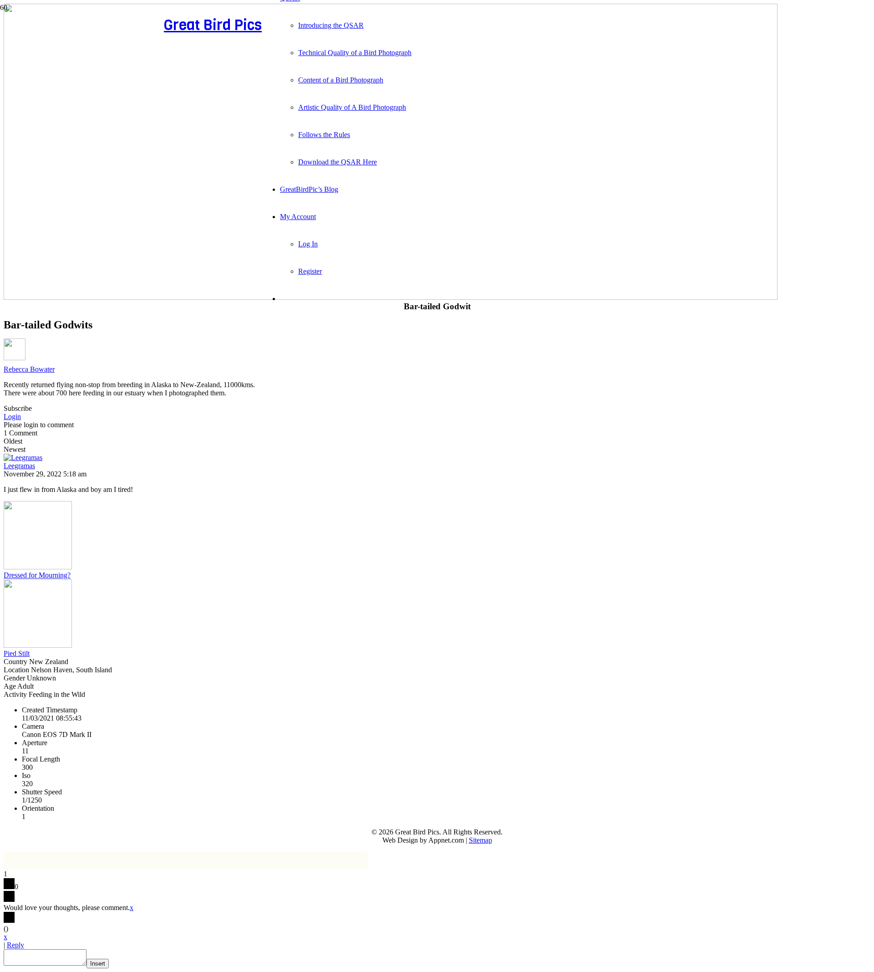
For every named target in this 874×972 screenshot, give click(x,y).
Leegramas (19, 466)
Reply (15, 945)
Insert (97, 963)
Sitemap (480, 840)
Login (12, 416)
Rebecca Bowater (29, 369)
